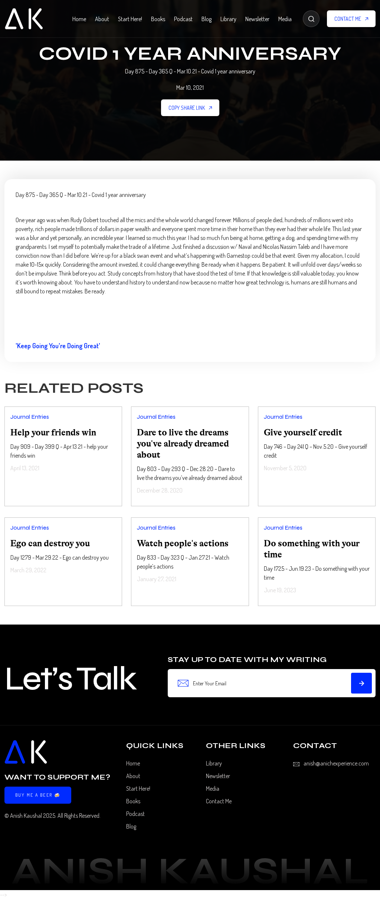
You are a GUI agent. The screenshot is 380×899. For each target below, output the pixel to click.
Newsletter (257, 19)
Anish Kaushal (26, 815)
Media (285, 19)
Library (228, 19)
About (102, 19)
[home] (23, 18)
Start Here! (130, 19)
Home (79, 19)
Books (158, 19)
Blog (207, 19)
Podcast (183, 19)
